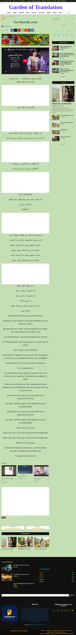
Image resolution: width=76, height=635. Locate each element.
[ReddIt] (25, 30)
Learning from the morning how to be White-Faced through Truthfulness (66, 63)
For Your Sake (37, 478)
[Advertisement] (25, 95)
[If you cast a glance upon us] (41, 542)
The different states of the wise (21, 574)
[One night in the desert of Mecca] (7, 568)
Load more (62, 76)
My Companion (64, 129)
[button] (68, 12)
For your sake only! (22, 475)
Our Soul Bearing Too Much (13, 528)
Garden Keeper (8, 26)
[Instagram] (57, 610)
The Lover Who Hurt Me (37, 528)
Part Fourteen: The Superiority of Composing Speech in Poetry (66, 70)
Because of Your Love (65, 136)
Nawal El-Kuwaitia (15, 517)
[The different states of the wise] (7, 577)
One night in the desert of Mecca (21, 565)
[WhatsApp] (22, 30)
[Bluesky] (65, 610)
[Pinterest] (18, 30)
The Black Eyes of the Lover (24, 548)
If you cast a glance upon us (40, 548)
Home (3, 16)
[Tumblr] (29, 30)
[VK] (32, 30)
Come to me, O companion (7, 548)
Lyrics (6, 16)
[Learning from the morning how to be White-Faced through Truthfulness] (55, 62)
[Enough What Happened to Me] (9, 470)
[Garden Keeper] (3, 26)
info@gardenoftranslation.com (37, 624)
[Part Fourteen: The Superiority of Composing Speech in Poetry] (55, 70)
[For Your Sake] (41, 470)
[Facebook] (12, 30)
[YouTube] (72, 610)
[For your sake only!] (25, 469)
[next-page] (5, 552)
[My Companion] (56, 131)
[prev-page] (2, 552)
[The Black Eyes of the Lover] (25, 542)
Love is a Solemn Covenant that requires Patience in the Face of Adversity (67, 55)
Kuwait (8, 517)
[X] (15, 30)
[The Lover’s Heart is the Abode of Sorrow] (55, 48)
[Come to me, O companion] (9, 542)
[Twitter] (61, 610)
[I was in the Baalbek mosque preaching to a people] (7, 586)
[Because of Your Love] (56, 138)
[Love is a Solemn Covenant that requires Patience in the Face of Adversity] (55, 55)
